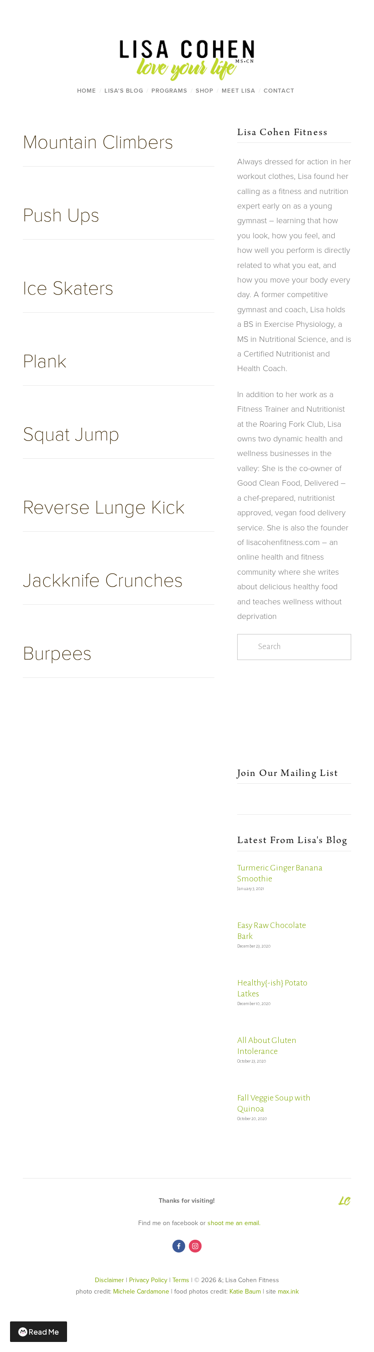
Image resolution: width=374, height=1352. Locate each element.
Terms (180, 1279)
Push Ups (61, 214)
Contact (279, 90)
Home (86, 90)
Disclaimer (109, 1279)
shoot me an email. (236, 1222)
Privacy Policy (148, 1279)
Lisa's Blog (123, 90)
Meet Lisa (238, 90)
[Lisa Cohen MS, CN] (195, 1246)
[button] (251, 685)
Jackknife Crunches (103, 579)
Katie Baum (245, 1291)
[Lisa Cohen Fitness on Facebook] (178, 1246)
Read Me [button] (44, 1331)
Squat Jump (71, 433)
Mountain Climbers (98, 141)
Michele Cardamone (141, 1291)
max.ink (288, 1291)
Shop (204, 90)
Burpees (57, 652)
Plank (45, 360)
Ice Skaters (68, 287)
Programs (169, 90)
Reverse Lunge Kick (104, 506)
